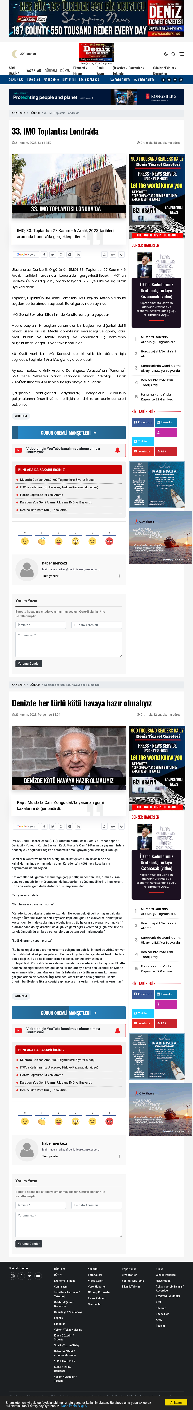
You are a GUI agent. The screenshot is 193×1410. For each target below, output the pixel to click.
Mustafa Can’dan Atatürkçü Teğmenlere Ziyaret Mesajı (57, 480)
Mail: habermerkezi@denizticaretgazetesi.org (71, 569)
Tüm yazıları (50, 576)
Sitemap (161, 1308)
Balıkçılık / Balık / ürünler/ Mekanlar (65, 1353)
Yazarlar (93, 1269)
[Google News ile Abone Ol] (26, 254)
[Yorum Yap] (104, 254)
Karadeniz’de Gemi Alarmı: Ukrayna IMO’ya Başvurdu (56, 502)
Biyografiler (129, 1274)
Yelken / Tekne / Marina (68, 1329)
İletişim (160, 1325)
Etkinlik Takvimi (131, 1286)
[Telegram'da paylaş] (69, 254)
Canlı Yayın (100, 70)
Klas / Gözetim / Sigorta (64, 1337)
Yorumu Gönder (29, 663)
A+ (113, 254)
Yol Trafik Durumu (133, 1280)
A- (121, 254)
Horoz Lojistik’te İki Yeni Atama (41, 495)
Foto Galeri (95, 1274)
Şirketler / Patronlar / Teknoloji (128, 70)
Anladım (176, 1402)
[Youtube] (180, 79)
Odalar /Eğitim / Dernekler (164, 70)
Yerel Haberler (97, 1286)
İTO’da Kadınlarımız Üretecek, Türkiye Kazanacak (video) (59, 487)
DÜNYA (65, 70)
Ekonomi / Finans (80, 70)
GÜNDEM (51, 70)
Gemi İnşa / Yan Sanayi (68, 1312)
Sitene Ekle (162, 1314)
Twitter (143, 441)
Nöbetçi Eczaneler (99, 1292)
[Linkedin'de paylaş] (78, 254)
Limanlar (59, 1323)
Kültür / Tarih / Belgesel (62, 1368)
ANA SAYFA (18, 113)
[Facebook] (163, 79)
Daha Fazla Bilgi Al (74, 1405)
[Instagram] (175, 79)
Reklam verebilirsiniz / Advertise (170, 1288)
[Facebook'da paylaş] (44, 254)
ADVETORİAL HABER (168, 1296)
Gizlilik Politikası (166, 1274)
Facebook (145, 422)
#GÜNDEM (21, 416)
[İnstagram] (12, 1276)
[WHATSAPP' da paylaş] (61, 254)
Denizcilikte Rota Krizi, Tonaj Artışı (43, 510)
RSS (163, 451)
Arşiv (159, 1319)
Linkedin (166, 422)
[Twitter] (169, 79)
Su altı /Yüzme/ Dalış (66, 1345)
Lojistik (58, 1317)
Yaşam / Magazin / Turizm (65, 1378)
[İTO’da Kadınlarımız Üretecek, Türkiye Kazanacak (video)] (156, 265)
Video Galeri (95, 1280)
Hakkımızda (163, 1280)
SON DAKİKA (14, 70)
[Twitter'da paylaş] (52, 254)
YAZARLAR (34, 70)
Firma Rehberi (97, 1298)
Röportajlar (129, 1269)
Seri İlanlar (95, 1304)
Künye (159, 1269)
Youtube (144, 451)
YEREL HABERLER (64, 1361)
